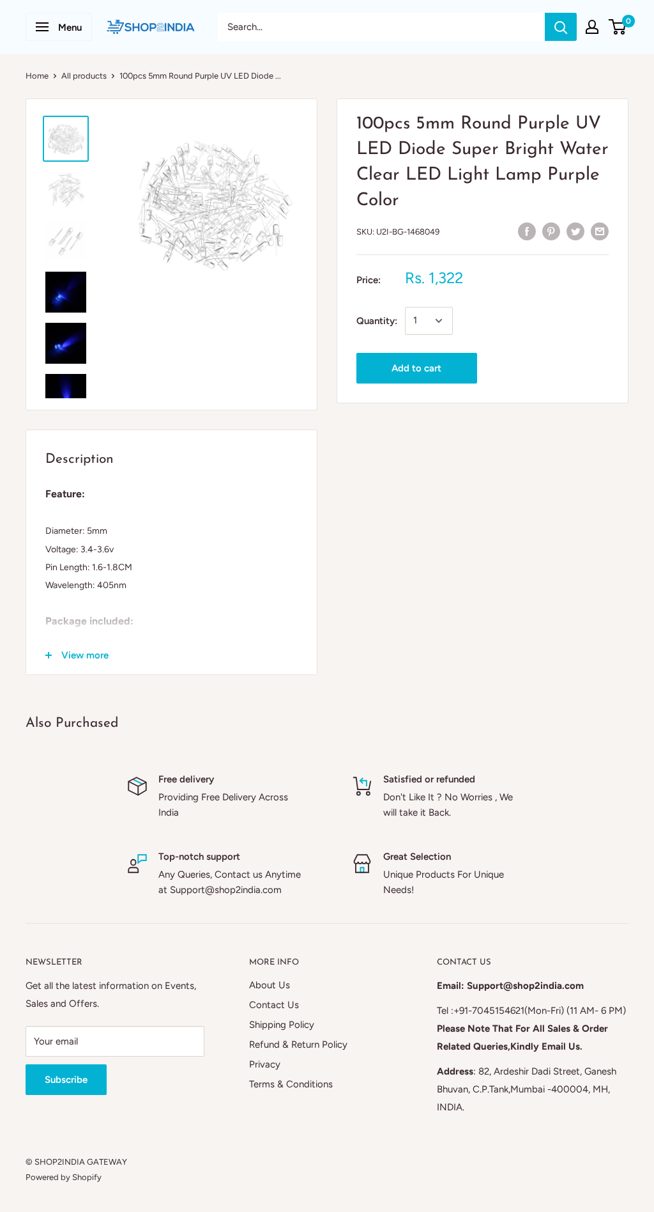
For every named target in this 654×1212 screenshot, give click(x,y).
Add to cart (416, 368)
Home (37, 76)
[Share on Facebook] (527, 230)
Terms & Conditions (291, 1084)
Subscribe (66, 1079)
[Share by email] (600, 230)
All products (84, 76)
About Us (269, 985)
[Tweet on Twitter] (575, 230)
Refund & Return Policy (298, 1044)
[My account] (592, 27)
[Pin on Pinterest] (551, 230)
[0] (618, 27)
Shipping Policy (281, 1024)
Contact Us (274, 1005)
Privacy (264, 1064)
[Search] (561, 27)
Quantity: (376, 321)
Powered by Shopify (64, 1177)
